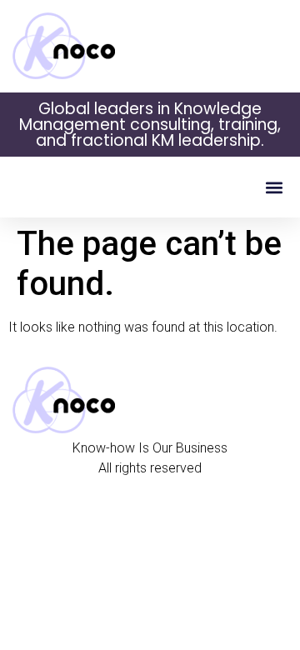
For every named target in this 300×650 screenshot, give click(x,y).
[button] (274, 187)
